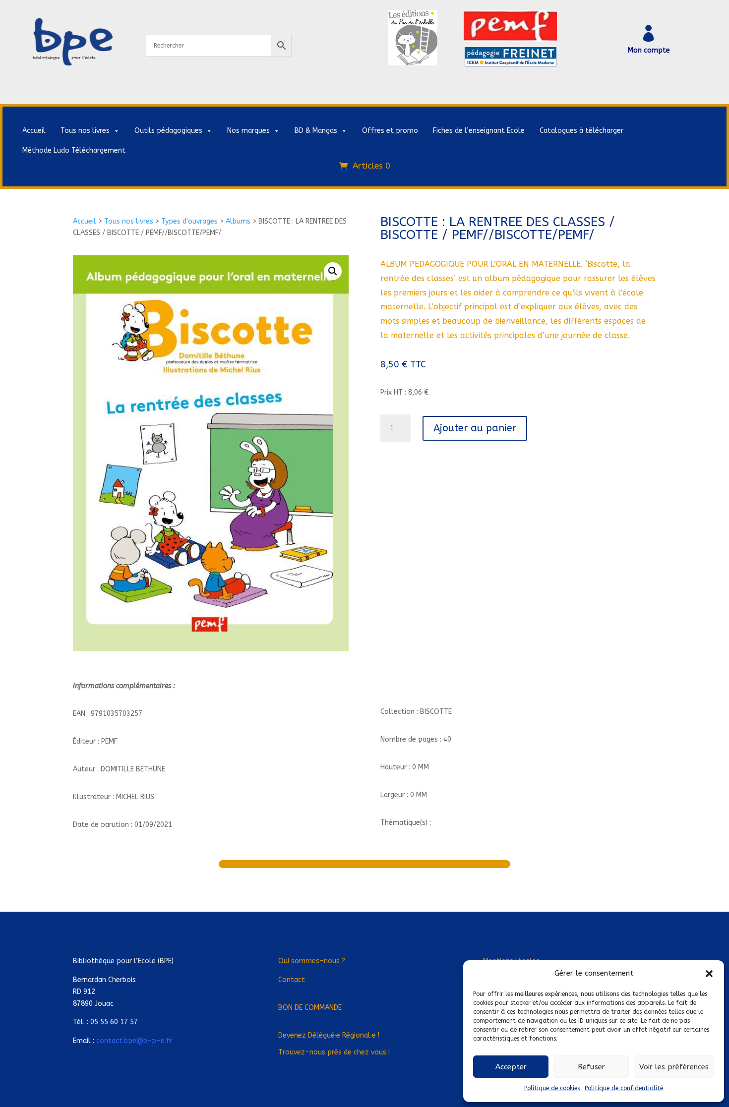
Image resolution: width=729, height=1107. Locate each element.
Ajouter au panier (474, 428)
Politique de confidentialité (624, 1088)
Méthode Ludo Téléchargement (73, 150)
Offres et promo (390, 130)
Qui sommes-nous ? (311, 961)
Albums (238, 221)
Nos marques (248, 130)
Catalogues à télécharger (581, 130)
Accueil (34, 130)
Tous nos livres (85, 130)
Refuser (591, 1066)
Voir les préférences (674, 1066)
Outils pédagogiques (168, 130)
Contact (291, 980)
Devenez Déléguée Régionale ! (328, 1035)
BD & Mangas (316, 130)
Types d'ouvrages (189, 221)
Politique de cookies (552, 1088)
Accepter (511, 1066)
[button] (709, 974)
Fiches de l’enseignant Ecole (479, 130)
